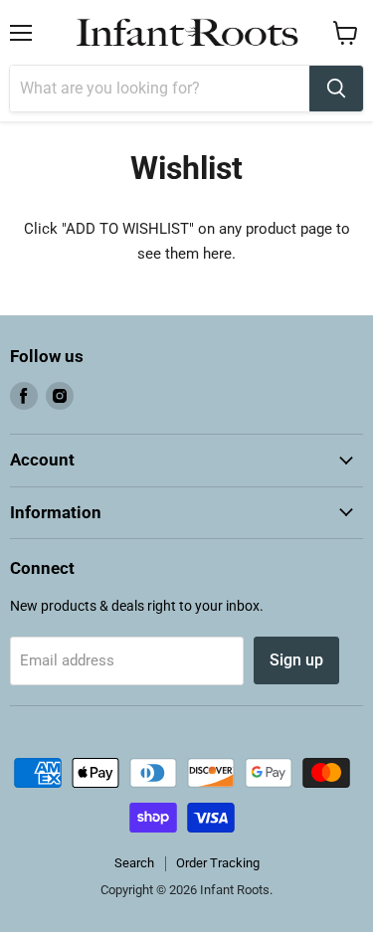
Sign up (296, 660)
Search (134, 862)
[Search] (336, 88)
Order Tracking (218, 862)
